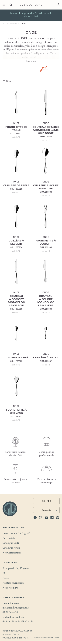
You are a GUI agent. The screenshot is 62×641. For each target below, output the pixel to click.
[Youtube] (46, 518)
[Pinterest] (57, 518)
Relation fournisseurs (13, 583)
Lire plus (31, 61)
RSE (5, 573)
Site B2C (46, 501)
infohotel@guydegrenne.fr (16, 608)
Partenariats (9, 538)
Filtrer (9, 81)
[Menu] (3, 4)
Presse (6, 578)
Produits (15, 23)
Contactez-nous (11, 603)
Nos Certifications (12, 553)
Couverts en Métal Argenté (16, 533)
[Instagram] (41, 518)
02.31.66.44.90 (10, 612)
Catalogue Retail (11, 548)
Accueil (6, 23)
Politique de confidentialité (15, 637)
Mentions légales (11, 634)
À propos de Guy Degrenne (16, 568)
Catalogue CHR (11, 543)
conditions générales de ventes (17, 630)
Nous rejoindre (10, 588)
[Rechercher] (10, 4)
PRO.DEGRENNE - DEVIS (50, 637)
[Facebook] (35, 518)
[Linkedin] (52, 518)
